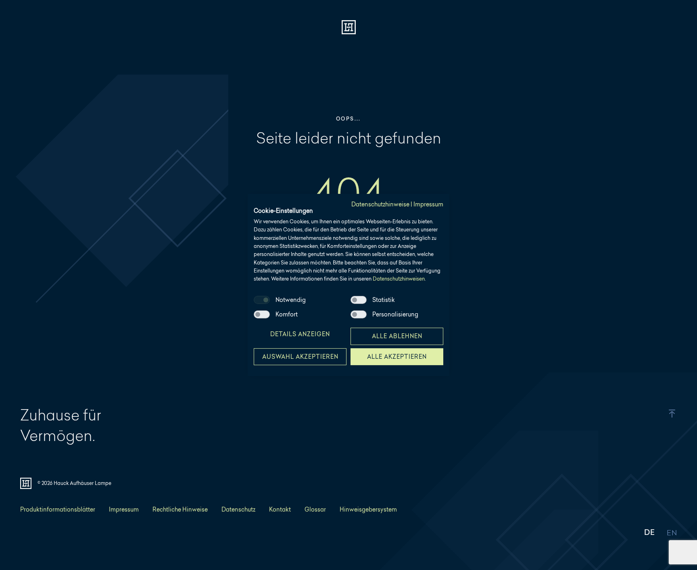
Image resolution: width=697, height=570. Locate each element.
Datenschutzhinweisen (399, 278)
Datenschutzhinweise (380, 204)
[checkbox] (262, 300)
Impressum (428, 204)
